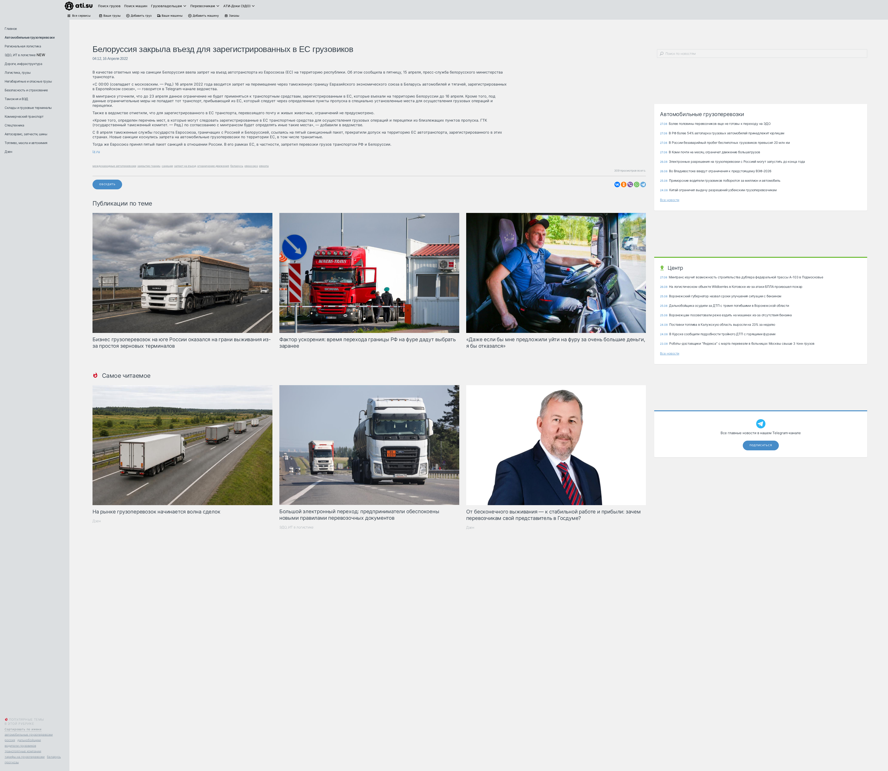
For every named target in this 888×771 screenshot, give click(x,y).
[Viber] (630, 184)
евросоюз (251, 166)
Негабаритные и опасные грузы (28, 81)
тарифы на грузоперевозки (25, 757)
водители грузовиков (20, 745)
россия (10, 740)
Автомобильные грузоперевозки (29, 37)
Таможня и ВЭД (16, 99)
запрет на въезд (185, 166)
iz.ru (96, 151)
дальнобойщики (29, 740)
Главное (11, 29)
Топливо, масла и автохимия (26, 143)
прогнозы (12, 762)
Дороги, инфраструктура (23, 64)
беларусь (54, 757)
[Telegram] (643, 184)
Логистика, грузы (18, 72)
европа (264, 166)
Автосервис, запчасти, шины (26, 134)
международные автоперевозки (114, 166)
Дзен (8, 152)
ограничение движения (213, 166)
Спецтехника (14, 125)
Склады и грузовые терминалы (28, 108)
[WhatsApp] (636, 184)
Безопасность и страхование (26, 90)
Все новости (669, 200)
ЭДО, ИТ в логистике (20, 55)
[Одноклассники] (623, 184)
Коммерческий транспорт (24, 116)
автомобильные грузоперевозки (29, 734)
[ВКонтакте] (617, 184)
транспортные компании (23, 751)
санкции (167, 166)
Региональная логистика (23, 46)
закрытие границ (148, 166)
